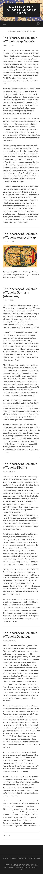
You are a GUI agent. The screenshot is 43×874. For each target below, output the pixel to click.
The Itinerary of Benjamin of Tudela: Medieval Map (20, 235)
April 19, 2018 (8, 300)
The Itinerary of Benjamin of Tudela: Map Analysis (20, 39)
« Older (6, 836)
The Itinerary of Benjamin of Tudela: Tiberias (20, 465)
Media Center (10, 867)
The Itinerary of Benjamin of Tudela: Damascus (20, 634)
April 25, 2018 (8, 45)
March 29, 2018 (9, 471)
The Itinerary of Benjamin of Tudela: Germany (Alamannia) (20, 292)
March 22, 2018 (9, 640)
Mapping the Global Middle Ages (21, 10)
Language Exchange (27, 867)
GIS (36, 865)
